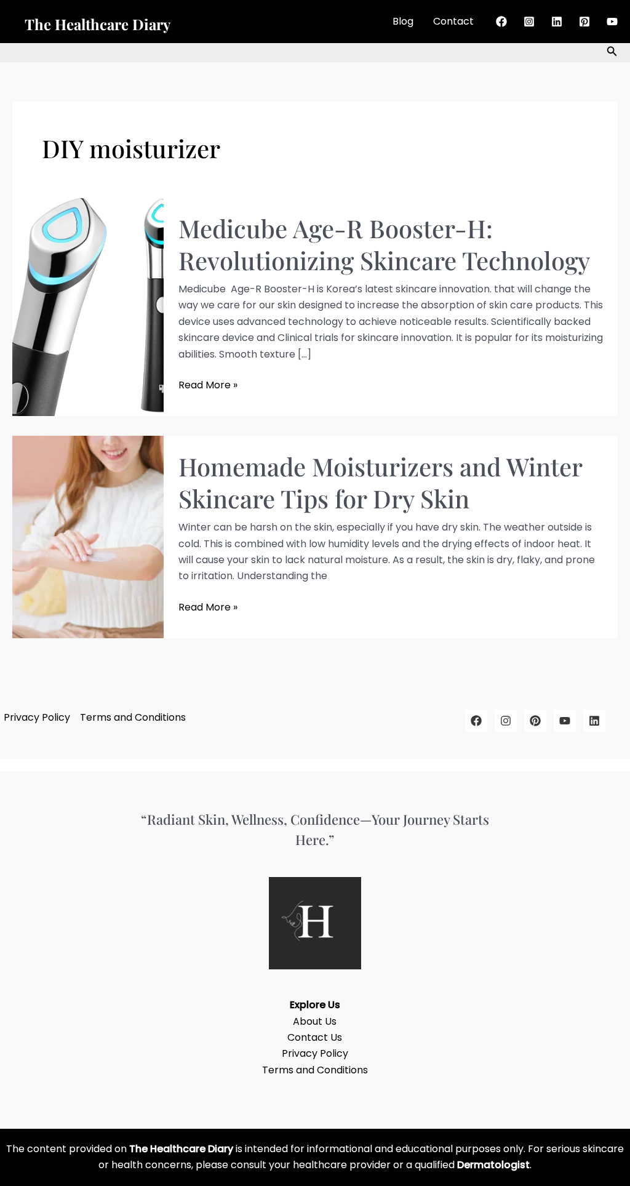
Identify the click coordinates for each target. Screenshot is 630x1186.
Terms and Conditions (133, 717)
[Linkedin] (556, 21)
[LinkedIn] (594, 721)
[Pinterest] (584, 21)
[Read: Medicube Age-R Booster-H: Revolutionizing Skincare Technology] (88, 306)
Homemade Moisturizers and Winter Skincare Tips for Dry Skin (380, 482)
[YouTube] (612, 21)
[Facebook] (501, 21)
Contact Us (314, 1037)
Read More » (207, 384)
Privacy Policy (37, 717)
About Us (315, 1021)
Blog (403, 21)
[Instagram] (529, 21)
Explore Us (315, 1005)
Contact (453, 21)
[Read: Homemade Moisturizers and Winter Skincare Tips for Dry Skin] (88, 536)
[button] (612, 52)
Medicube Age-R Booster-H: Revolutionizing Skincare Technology (384, 244)
